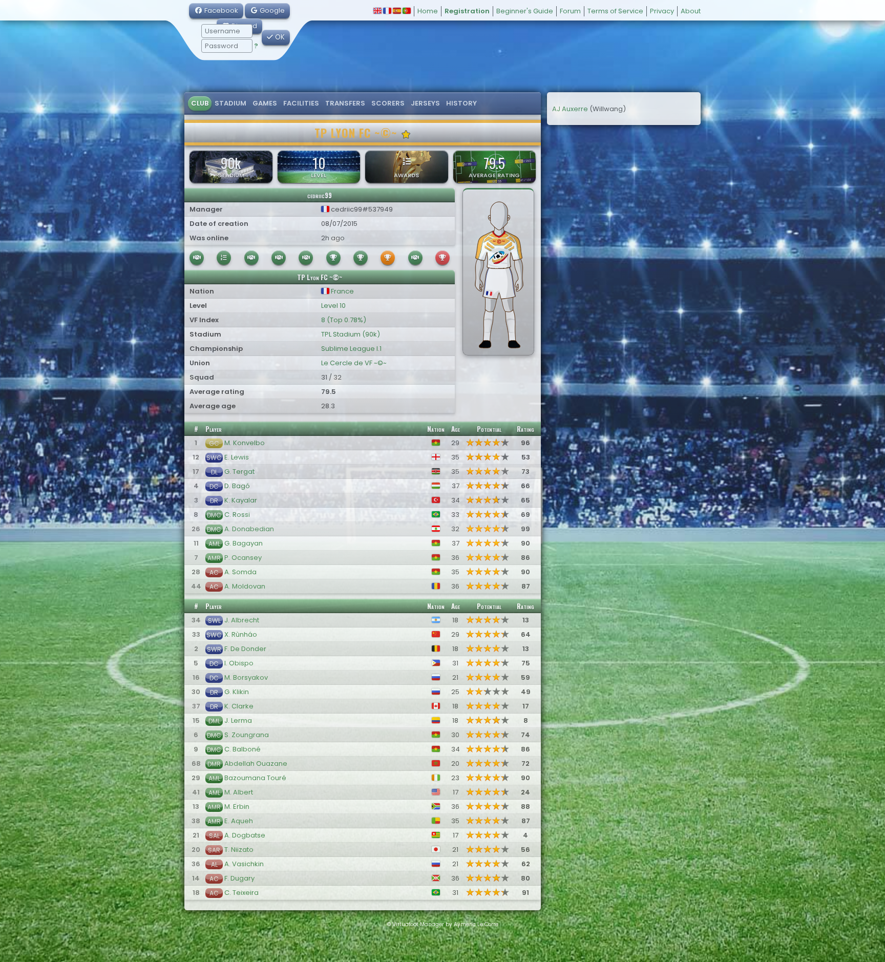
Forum (570, 11)
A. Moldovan (244, 586)
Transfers (345, 103)
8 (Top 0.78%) (343, 320)
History (461, 103)
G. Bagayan (243, 543)
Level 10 (333, 305)
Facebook (220, 10)
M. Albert (238, 792)
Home (427, 11)
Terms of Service (615, 11)
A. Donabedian (249, 529)
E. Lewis (236, 457)
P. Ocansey (243, 557)
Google (271, 10)
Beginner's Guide (524, 11)
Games (264, 103)
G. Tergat (239, 471)
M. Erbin (236, 806)
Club (199, 103)
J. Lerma (238, 720)
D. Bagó (237, 486)
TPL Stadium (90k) (350, 334)
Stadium (230, 103)
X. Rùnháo (240, 634)
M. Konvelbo (244, 443)
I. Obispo (239, 663)
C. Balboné (242, 749)
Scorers (388, 103)
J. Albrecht (241, 620)
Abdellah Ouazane (255, 763)
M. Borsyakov (246, 677)
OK (279, 37)
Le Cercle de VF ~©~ (354, 363)
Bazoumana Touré (255, 778)
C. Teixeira (241, 892)
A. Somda (240, 572)
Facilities (301, 103)
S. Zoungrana (246, 735)
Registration (467, 11)
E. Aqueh (238, 821)
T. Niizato (239, 849)
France (341, 291)
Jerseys (425, 103)
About (691, 11)
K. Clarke (239, 706)
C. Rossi (237, 514)
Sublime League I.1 (351, 348)
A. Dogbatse (244, 835)
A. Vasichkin (244, 864)
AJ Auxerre (570, 109)
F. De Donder (245, 649)
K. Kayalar (240, 500)
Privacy (662, 11)
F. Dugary (239, 878)
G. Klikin (236, 692)
